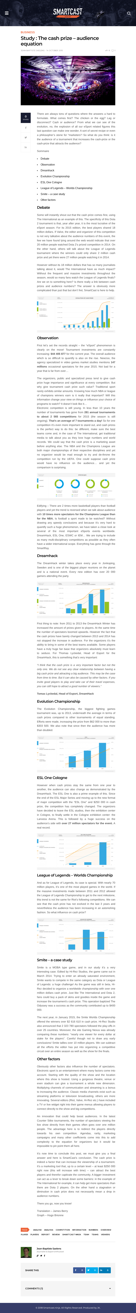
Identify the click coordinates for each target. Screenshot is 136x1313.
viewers (105, 1234)
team (86, 1234)
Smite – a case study (53, 194)
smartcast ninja (71, 1234)
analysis (48, 1230)
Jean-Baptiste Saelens (32, 50)
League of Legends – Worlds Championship (66, 188)
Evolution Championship (55, 176)
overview (106, 1230)
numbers (93, 1230)
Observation (48, 164)
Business (28, 32)
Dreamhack (47, 170)
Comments (34, 1288)
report (45, 1234)
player (24, 1234)
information (79, 1230)
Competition (63, 1230)
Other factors (48, 199)
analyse (37, 1230)
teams (95, 1234)
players (35, 1234)
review (56, 1234)
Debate (45, 158)
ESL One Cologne (51, 182)
